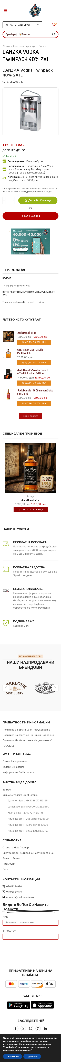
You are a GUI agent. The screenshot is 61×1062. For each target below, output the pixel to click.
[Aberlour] (15, 688)
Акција (30, 496)
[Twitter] (23, 1028)
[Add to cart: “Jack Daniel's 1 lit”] (57, 485)
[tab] (15, 269)
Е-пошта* (9, 930)
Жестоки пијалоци (24, 46)
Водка (42, 46)
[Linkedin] (45, 1028)
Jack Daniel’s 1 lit (26, 332)
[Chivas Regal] (45, 688)
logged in (21, 302)
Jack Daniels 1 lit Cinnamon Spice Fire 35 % (35, 392)
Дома (6, 46)
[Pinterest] (38, 1028)
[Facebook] (15, 1028)
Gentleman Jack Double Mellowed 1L (30, 351)
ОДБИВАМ (32, 1056)
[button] (6, 10)
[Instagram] (30, 1028)
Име (5, 916)
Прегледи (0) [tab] (15, 270)
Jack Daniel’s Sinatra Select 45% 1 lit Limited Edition (32, 372)
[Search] (54, 34)
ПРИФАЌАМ (13, 1056)
